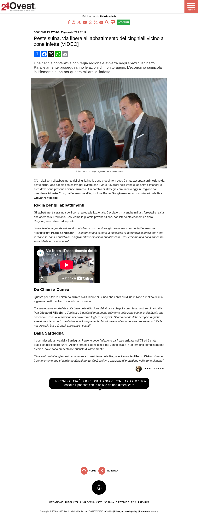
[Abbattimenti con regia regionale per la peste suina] (100, 167)
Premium (143, 502)
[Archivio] (107, 22)
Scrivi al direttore (116, 502)
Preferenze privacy (148, 511)
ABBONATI (123, 22)
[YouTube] (85, 22)
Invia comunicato (91, 502)
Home (92, 470)
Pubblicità (71, 502)
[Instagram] (73, 22)
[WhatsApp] (90, 22)
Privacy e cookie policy (125, 511)
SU (99, 489)
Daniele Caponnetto (153, 368)
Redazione (56, 502)
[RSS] (95, 22)
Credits (109, 511)
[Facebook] (69, 22)
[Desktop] (113, 22)
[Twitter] (79, 22)
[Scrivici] (101, 22)
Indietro (112, 470)
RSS (133, 502)
